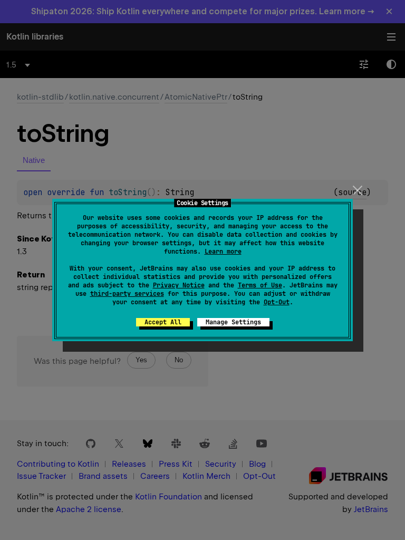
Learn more (223, 251)
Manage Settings (233, 322)
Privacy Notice (179, 285)
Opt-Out (277, 302)
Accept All (162, 322)
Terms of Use (260, 285)
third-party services (127, 294)
